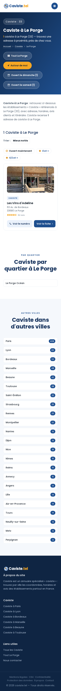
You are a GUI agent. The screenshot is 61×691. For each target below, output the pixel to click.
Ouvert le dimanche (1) (24, 75)
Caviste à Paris (12, 606)
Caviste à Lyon (11, 611)
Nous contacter (12, 660)
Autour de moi (19, 65)
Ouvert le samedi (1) (23, 85)
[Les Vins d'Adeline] (30, 179)
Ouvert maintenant (20, 151)
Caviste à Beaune (13, 627)
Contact (49, 680)
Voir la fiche (44, 223)
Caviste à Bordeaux (14, 616)
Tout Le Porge (19, 55)
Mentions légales (18, 677)
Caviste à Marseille (14, 622)
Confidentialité (43, 677)
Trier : (7, 140)
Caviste (18, 6)
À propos (39, 680)
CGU (31, 677)
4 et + (45, 151)
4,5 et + (13, 157)
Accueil (7, 46)
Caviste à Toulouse (14, 632)
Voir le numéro (21, 223)
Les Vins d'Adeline (20, 203)
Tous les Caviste (13, 650)
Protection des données (20, 680)
